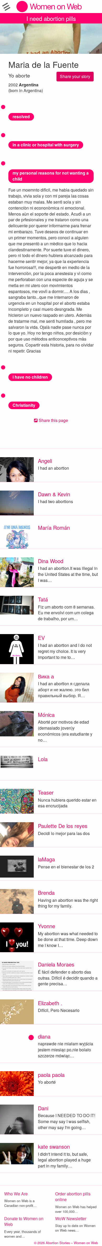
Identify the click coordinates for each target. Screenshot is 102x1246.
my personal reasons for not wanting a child (51, 176)
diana (44, 1036)
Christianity (24, 405)
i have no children (30, 377)
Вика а (46, 676)
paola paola (51, 1074)
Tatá (43, 599)
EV (41, 637)
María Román (54, 527)
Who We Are (16, 1194)
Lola (43, 759)
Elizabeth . (50, 1003)
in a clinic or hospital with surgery (46, 145)
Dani (43, 1108)
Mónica (46, 714)
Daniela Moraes (56, 964)
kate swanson (54, 1146)
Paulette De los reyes (62, 826)
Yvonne (46, 926)
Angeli (45, 460)
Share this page (53, 420)
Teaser (46, 792)
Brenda (46, 892)
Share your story (75, 76)
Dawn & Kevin (54, 494)
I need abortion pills (51, 18)
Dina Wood (50, 561)
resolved (21, 117)
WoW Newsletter (70, 1218)
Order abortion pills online (72, 1197)
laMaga (46, 859)
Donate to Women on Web (23, 1221)
